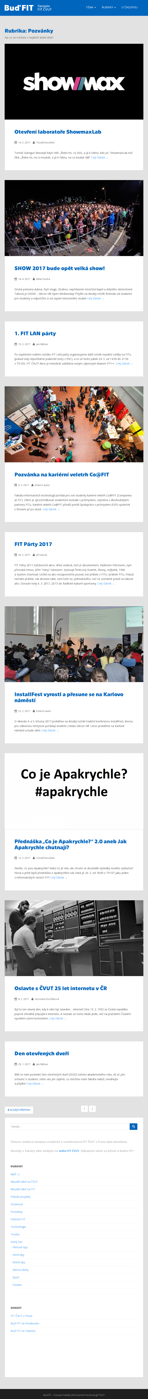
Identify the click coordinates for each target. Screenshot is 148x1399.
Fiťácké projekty (20, 1197)
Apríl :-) (15, 1174)
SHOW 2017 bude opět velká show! (59, 267)
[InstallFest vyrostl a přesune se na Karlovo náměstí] (74, 644)
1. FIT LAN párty (35, 333)
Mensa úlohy (21, 1270)
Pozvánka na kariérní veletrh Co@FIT (61, 474)
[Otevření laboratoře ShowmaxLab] (74, 82)
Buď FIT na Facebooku (25, 1323)
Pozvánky (17, 1212)
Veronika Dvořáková (47, 999)
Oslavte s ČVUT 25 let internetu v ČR (60, 988)
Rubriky (108, 7)
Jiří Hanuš (41, 555)
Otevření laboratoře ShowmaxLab (57, 131)
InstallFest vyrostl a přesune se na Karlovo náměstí (68, 697)
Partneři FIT (18, 1219)
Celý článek (98, 157)
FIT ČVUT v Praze (21, 1316)
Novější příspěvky (19, 1110)
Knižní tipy (19, 1262)
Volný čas (16, 1242)
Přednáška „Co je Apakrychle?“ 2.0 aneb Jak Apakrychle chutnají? (70, 844)
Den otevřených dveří (41, 1053)
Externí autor (42, 485)
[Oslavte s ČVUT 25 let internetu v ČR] (74, 938)
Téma (90, 7)
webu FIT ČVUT (69, 1151)
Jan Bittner (42, 344)
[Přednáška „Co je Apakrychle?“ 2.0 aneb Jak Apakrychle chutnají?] (74, 791)
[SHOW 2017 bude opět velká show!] (74, 218)
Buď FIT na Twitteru (23, 1331)
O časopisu (130, 7)
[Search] (133, 1126)
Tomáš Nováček (45, 142)
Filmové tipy (20, 1247)
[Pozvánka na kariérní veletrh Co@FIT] (74, 424)
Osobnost (17, 1204)
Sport (16, 1277)
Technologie (18, 1227)
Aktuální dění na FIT (23, 1189)
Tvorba (15, 1234)
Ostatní (17, 1285)
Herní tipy (18, 1255)
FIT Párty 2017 (33, 543)
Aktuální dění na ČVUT (24, 1181)
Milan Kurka (43, 279)
